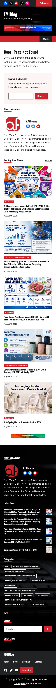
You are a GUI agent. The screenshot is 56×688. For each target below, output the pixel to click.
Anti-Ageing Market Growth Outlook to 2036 (22, 422)
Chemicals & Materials (14, 571)
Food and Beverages (39, 581)
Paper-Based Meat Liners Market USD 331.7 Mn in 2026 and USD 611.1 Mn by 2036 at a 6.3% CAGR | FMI (26, 318)
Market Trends (11, 595)
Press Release (42, 595)
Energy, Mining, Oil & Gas (15, 581)
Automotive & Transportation (25, 566)
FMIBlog (10, 14)
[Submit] (48, 629)
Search (41, 96)
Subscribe (26, 670)
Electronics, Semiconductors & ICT (17, 257)
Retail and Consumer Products (16, 365)
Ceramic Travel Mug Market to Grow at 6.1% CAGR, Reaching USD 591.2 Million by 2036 (25, 371)
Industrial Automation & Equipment (20, 590)
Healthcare (9, 202)
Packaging (9, 312)
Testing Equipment (36, 604)
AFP (6, 566)
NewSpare (20, 683)
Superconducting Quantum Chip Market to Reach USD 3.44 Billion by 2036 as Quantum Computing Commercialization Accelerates (26, 264)
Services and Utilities (14, 604)
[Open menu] (5, 39)
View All (48, 160)
